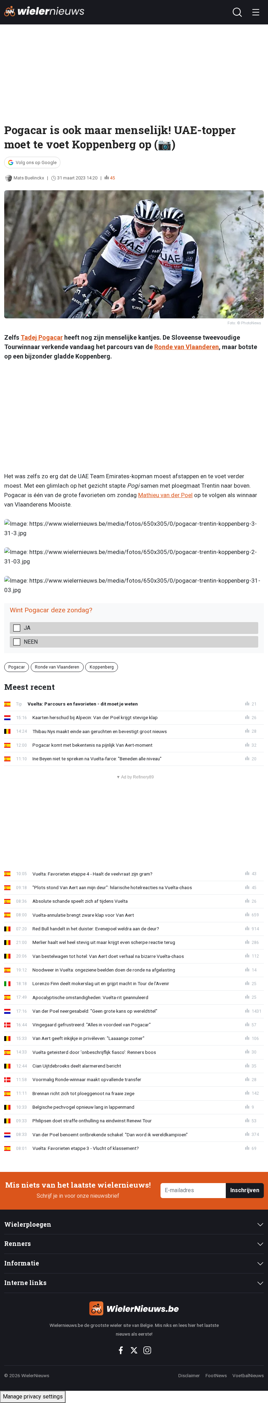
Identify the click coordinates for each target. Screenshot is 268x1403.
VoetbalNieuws (248, 1375)
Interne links (25, 1283)
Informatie (21, 1263)
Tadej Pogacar (42, 337)
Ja (27, 628)
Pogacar (16, 666)
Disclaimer (189, 1375)
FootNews (216, 1375)
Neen (31, 641)
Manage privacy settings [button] (33, 1396)
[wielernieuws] (134, 1308)
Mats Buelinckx (29, 177)
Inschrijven (244, 1190)
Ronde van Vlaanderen (186, 346)
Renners (17, 1244)
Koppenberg (102, 666)
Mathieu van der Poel (165, 495)
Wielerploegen (27, 1224)
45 (112, 177)
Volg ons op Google (36, 162)
